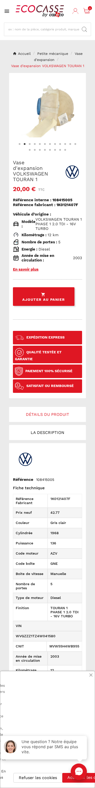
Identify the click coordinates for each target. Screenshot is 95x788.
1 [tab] (19, 144)
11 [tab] (70, 144)
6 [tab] (45, 144)
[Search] (84, 29)
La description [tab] (47, 432)
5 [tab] (40, 144)
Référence (23, 479)
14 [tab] (34, 150)
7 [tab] (50, 144)
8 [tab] (55, 144)
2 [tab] (24, 144)
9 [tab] (60, 144)
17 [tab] (50, 150)
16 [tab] (45, 150)
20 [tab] (65, 150)
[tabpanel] (47, 111)
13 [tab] (29, 150)
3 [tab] (29, 144)
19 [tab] (60, 150)
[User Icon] (76, 11)
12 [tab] (75, 144)
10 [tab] (65, 144)
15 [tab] (40, 150)
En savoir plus (26, 269)
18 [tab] (55, 150)
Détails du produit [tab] (47, 414)
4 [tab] (34, 144)
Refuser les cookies (38, 777)
